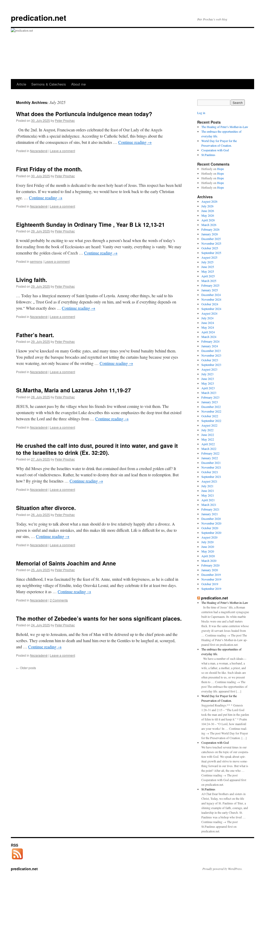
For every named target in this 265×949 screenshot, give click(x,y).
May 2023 (207, 383)
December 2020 (211, 518)
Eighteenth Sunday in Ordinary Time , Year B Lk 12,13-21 (90, 224)
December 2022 (211, 407)
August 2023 (209, 369)
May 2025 (207, 271)
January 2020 (209, 570)
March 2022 (208, 449)
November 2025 (211, 243)
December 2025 (211, 239)
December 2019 (211, 574)
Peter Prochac (65, 120)
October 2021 (209, 472)
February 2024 (210, 341)
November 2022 (211, 411)
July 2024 (207, 318)
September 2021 (211, 476)
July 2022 (207, 430)
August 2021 (209, 481)
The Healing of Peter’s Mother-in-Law (224, 127)
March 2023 (208, 393)
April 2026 (208, 220)
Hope (220, 169)
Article (21, 84)
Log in (201, 113)
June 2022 (207, 435)
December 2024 (211, 295)
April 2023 (208, 388)
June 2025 (207, 267)
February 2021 (210, 509)
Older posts (26, 667)
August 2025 (209, 257)
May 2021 (207, 495)
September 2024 (211, 309)
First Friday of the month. (49, 169)
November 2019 (211, 579)
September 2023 (211, 365)
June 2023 (207, 379)
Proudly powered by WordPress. (222, 869)
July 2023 (207, 374)
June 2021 (207, 490)
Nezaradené (39, 150)
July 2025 (207, 262)
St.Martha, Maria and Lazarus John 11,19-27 (73, 390)
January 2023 (209, 402)
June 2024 (207, 323)
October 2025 (209, 248)
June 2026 (207, 211)
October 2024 (209, 304)
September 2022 (211, 421)
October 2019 (209, 584)
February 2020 (210, 565)
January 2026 (209, 234)
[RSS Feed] (17, 859)
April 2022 (208, 444)
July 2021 (207, 486)
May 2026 (207, 215)
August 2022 (209, 425)
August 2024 (209, 313)
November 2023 (211, 355)
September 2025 (211, 253)
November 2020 (211, 523)
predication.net (38, 17)
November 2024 (211, 299)
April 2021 (208, 500)
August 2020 (209, 537)
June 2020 (207, 546)
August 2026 (209, 201)
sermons (36, 261)
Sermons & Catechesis (48, 84)
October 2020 (209, 528)
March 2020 (208, 560)
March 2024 (208, 337)
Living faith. (31, 280)
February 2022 (210, 453)
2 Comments (59, 600)
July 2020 (207, 542)
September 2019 (211, 588)
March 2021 (208, 504)
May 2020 (207, 551)
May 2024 (207, 327)
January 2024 (209, 346)
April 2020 (208, 556)
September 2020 (211, 532)
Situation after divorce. (46, 508)
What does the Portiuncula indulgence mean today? (84, 114)
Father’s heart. (35, 335)
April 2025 (208, 276)
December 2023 (211, 351)
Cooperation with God (215, 150)
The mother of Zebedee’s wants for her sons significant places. (99, 618)
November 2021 (211, 467)
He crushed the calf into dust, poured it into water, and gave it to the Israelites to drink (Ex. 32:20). (97, 449)
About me (78, 84)
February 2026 (210, 229)
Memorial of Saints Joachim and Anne (66, 563)
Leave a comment (62, 150)
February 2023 (210, 397)
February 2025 (210, 285)
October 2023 (209, 360)
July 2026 (207, 206)
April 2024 (208, 332)
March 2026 (208, 225)
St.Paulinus (208, 155)
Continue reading (135, 142)
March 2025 (208, 281)
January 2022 (209, 458)
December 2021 (211, 463)
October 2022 (209, 416)
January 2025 (209, 290)
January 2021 (209, 514)
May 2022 (207, 439)
